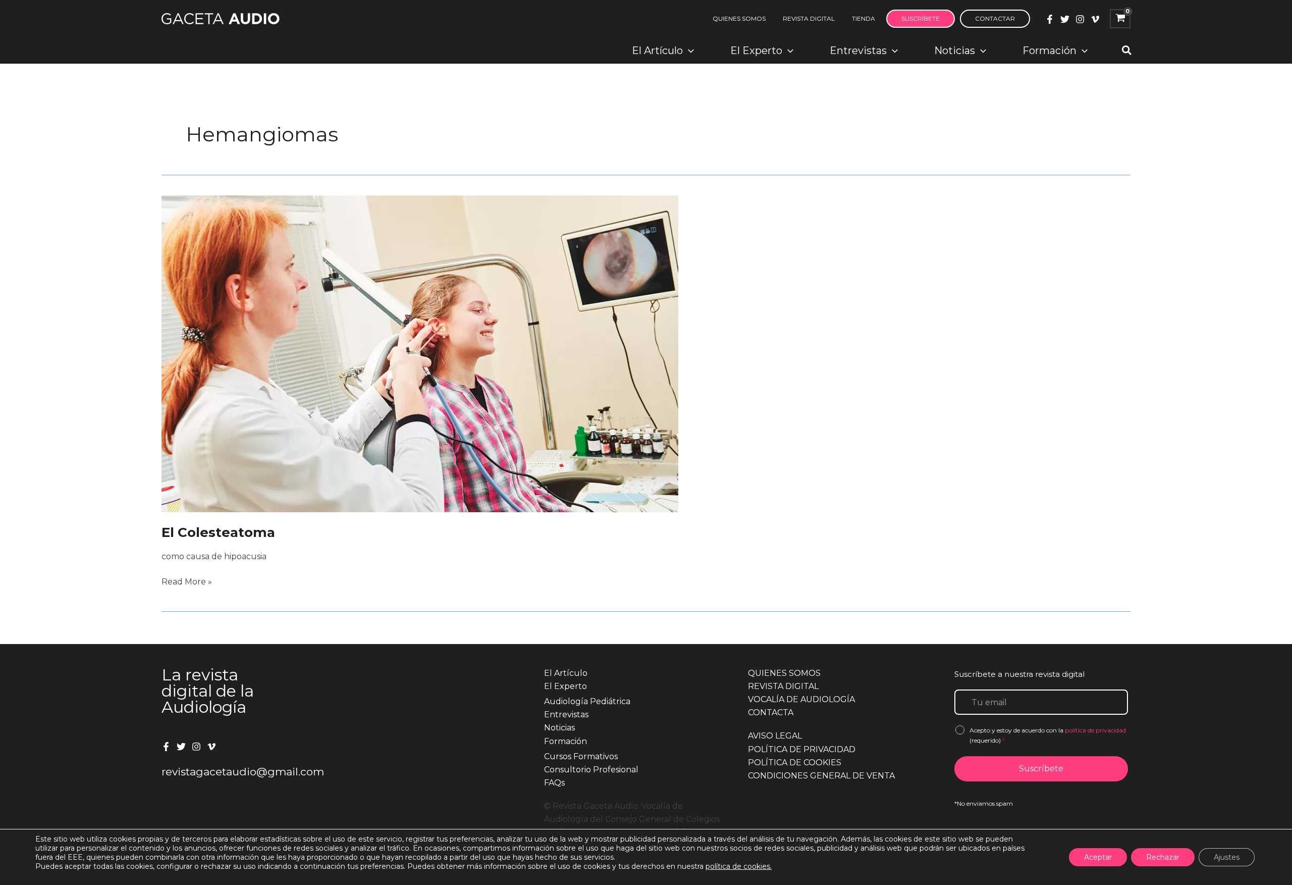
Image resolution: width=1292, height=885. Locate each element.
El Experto (565, 686)
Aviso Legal (775, 736)
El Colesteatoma (218, 532)
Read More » (187, 582)
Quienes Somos (784, 673)
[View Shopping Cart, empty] (1120, 18)
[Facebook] (1049, 19)
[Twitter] (1064, 19)
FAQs (554, 783)
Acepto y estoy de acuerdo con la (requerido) (1048, 735)
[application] (688, 50)
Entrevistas (566, 714)
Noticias (559, 727)
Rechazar (1162, 857)
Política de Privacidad (801, 749)
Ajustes (1227, 857)
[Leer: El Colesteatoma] (420, 353)
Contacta (770, 712)
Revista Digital (783, 686)
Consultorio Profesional (591, 769)
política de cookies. (739, 866)
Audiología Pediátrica (587, 701)
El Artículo (565, 673)
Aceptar (1098, 857)
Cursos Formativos (581, 756)
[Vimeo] (1095, 19)
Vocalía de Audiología (801, 699)
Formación (565, 741)
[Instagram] (1080, 19)
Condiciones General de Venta (821, 775)
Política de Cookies (794, 762)
